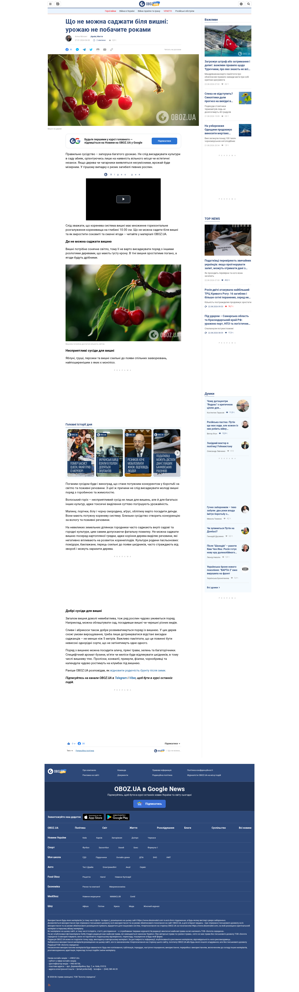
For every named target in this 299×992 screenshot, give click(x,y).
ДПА (141, 857)
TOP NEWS (212, 218)
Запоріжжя (117, 838)
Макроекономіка (117, 887)
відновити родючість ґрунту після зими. (138, 670)
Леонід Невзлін (213, 557)
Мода (131, 906)
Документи (122, 775)
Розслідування (165, 827)
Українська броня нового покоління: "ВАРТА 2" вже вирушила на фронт (222, 570)
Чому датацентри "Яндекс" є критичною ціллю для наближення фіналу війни (220, 405)
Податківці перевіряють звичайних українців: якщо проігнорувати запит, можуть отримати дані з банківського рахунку (228, 264)
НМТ (168, 857)
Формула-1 (153, 847)
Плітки (101, 906)
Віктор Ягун (212, 434)
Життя (133, 827)
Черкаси (152, 838)
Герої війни (110, 11)
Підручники (101, 857)
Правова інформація (161, 770)
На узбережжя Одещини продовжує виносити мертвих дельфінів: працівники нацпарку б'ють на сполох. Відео (219, 129)
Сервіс (143, 867)
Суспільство (219, 827)
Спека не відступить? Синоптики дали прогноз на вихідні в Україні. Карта (219, 97)
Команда (121, 770)
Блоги (187, 827)
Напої (102, 877)
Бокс (136, 847)
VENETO (168, 11)
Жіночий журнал (151, 906)
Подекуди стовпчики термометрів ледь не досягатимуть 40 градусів (218, 109)
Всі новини (245, 827)
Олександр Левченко (216, 451)
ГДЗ (84, 857)
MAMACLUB (115, 896)
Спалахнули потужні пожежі (219, 328)
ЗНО (155, 857)
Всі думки (212, 587)
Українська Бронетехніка (218, 578)
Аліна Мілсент (81, 36)
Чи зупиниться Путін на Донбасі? (220, 530)
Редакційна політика (85, 751)
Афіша (85, 906)
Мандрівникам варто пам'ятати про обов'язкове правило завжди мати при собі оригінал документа (227, 77)
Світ (104, 827)
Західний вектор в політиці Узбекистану (219, 445)
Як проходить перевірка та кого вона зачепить (224, 274)
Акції (128, 867)
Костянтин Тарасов (215, 413)
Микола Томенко (214, 519)
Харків (99, 838)
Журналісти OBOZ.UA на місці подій (204, 775)
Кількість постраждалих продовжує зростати (228, 302)
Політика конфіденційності (200, 770)
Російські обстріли (184, 11)
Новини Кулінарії (123, 877)
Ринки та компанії (91, 887)
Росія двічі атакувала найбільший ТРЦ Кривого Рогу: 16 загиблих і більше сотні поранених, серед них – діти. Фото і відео (227, 293)
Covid (132, 896)
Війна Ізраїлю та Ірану (149, 11)
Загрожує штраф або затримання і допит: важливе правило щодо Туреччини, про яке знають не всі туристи (227, 65)
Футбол (86, 847)
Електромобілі (109, 867)
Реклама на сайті (91, 775)
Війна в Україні (126, 11)
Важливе (211, 19)
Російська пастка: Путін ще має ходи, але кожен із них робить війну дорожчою (222, 426)
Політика (80, 827)
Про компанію (89, 770)
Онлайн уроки (123, 857)
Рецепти (87, 877)
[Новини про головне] (159, 751)
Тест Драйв (88, 867)
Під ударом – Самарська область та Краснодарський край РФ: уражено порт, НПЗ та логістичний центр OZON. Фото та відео (227, 320)
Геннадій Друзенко (215, 536)
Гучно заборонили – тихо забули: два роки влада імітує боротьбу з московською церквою (221, 511)
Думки (209, 393)
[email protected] (84, 969)
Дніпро (135, 838)
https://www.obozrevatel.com (150, 920)
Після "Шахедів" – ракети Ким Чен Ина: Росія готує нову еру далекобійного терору (222, 549)
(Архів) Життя (96, 36)
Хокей (121, 847)
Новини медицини (91, 896)
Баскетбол (104, 847)
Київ (85, 838)
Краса (116, 906)
